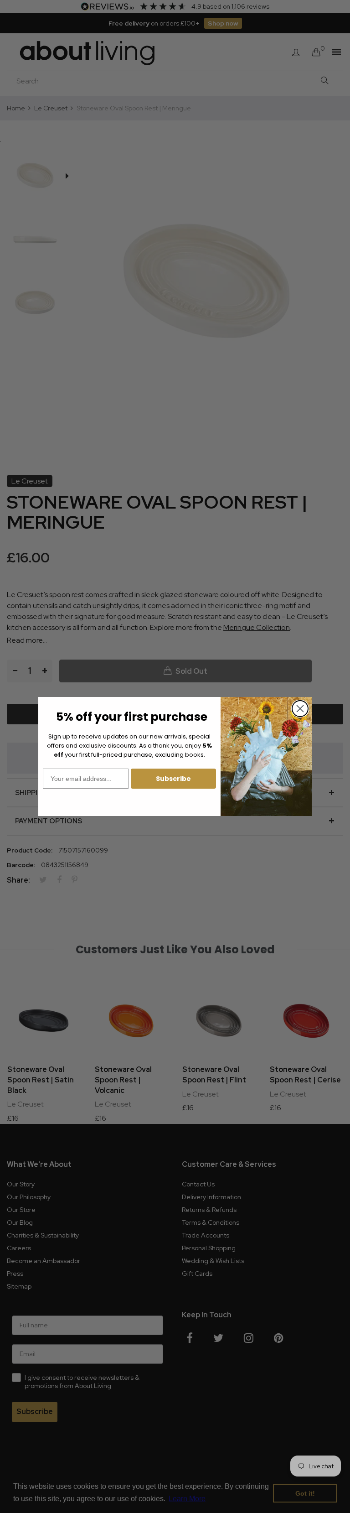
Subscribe (173, 778)
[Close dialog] (300, 709)
